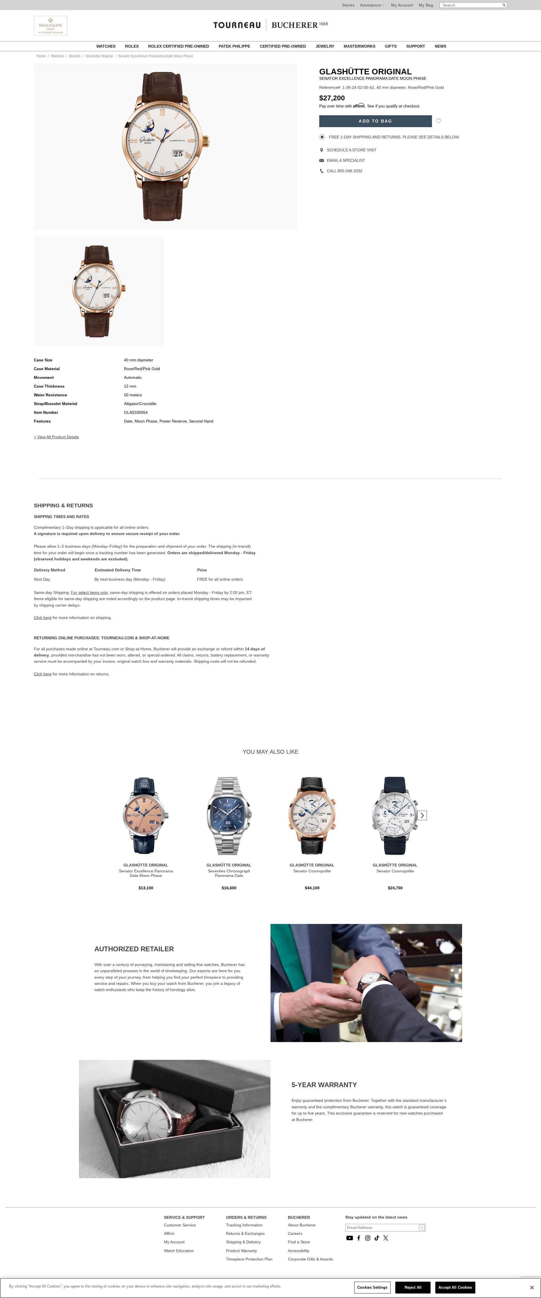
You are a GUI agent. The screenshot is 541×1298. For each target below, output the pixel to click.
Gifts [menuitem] (391, 46)
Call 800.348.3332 (344, 171)
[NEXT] (422, 815)
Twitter (385, 1238)
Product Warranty (241, 1250)
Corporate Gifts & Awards (310, 1259)
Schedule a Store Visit (352, 150)
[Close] (532, 1287)
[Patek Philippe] (50, 34)
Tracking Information (244, 1225)
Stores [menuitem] (348, 5)
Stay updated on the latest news (376, 1217)
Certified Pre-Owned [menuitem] (283, 46)
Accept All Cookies (455, 1287)
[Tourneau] (270, 23)
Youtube (349, 1238)
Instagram (367, 1238)
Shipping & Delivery (243, 1242)
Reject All (413, 1287)
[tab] (152, 506)
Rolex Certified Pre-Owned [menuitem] (179, 46)
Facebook (358, 1238)
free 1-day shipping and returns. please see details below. (394, 137)
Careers (295, 1233)
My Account (402, 5)
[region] (270, 1288)
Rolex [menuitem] (132, 46)
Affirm (169, 1233)
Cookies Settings (372, 1287)
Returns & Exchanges (245, 1233)
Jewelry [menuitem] (325, 46)
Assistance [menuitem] (370, 5)
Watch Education (179, 1250)
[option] (99, 291)
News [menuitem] (440, 46)
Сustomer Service (180, 1225)
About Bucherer (302, 1225)
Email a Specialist (346, 160)
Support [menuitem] (416, 46)
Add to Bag (375, 121)
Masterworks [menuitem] (360, 46)
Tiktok (376, 1238)
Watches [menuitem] (106, 46)
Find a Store (299, 1242)
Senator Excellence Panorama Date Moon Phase (146, 873)
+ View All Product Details (56, 437)
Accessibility (298, 1250)
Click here (43, 617)
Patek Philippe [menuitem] (235, 46)
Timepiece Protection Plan (249, 1259)
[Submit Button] (422, 1227)
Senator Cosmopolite (312, 871)
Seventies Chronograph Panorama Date (229, 873)
